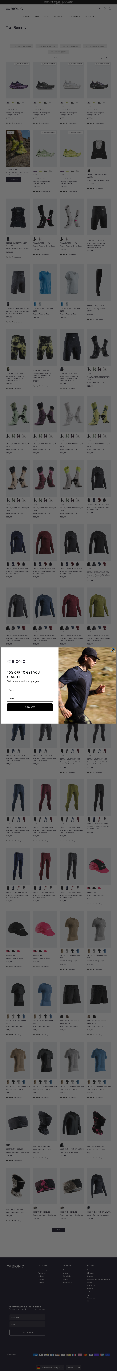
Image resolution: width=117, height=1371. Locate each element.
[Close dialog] (113, 650)
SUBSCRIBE (30, 707)
